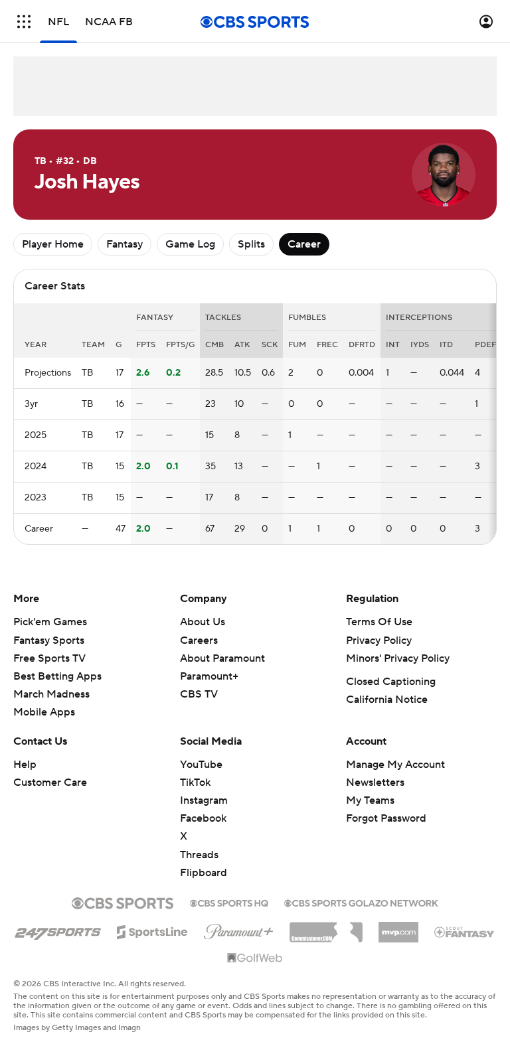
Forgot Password (386, 818)
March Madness (51, 694)
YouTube (201, 764)
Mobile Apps (44, 712)
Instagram (204, 800)
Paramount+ (209, 676)
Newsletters (375, 782)
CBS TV (199, 694)
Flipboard (203, 872)
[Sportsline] (152, 929)
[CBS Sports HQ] (229, 902)
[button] (24, 21)
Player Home (53, 244)
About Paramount (222, 658)
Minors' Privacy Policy (398, 658)
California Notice (387, 699)
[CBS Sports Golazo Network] (361, 902)
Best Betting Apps (57, 676)
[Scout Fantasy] (464, 931)
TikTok (195, 782)
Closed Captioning (391, 681)
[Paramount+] (239, 929)
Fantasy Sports (48, 640)
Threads (199, 854)
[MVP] (398, 927)
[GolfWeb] (255, 958)
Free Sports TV (49, 658)
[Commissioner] (326, 927)
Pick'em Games (50, 622)
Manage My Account (395, 764)
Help (25, 764)
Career (304, 244)
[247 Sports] (58, 929)
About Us (202, 622)
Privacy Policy (379, 640)
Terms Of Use (379, 622)
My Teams (370, 800)
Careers (199, 640)
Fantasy (124, 244)
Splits (251, 244)
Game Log (190, 244)
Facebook (203, 818)
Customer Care (50, 782)
